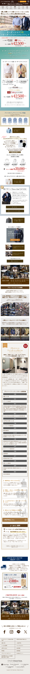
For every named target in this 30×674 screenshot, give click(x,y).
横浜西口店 (22, 416)
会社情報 (18, 648)
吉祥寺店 (10, 410)
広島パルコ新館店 (7, 463)
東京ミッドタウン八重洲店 (13, 407)
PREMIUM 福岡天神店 (7, 468)
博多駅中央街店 (16, 468)
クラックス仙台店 (7, 401)
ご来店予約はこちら (9, 519)
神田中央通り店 (22, 408)
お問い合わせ (4, 648)
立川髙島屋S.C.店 (16, 410)
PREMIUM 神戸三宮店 (7, 458)
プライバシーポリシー (6, 653)
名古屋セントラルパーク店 (8, 436)
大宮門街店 (5, 420)
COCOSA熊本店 (6, 474)
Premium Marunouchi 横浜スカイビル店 (11, 416)
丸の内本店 (10, 408)
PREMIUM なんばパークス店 (20, 441)
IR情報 (3, 650)
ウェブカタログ (20, 645)
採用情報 (18, 650)
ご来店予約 (19, 643)
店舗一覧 (3, 643)
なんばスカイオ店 (7, 444)
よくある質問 (4, 645)
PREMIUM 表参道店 (16, 406)
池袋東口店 (5, 410)
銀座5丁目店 (16, 408)
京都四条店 (5, 453)
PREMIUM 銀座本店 (7, 406)
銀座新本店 (21, 407)
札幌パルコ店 (6, 396)
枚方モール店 (14, 444)
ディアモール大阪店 (17, 442)
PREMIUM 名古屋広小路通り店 (9, 435)
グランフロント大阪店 (7, 442)
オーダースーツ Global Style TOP (7, 640)
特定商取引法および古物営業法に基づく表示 (7, 656)
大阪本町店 (24, 442)
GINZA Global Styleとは (21, 639)
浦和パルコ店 (11, 420)
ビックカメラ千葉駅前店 (8, 425)
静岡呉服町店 (6, 430)
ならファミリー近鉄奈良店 (8, 448)
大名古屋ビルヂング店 (21, 435)
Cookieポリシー (20, 653)
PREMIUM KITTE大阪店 (8, 441)
